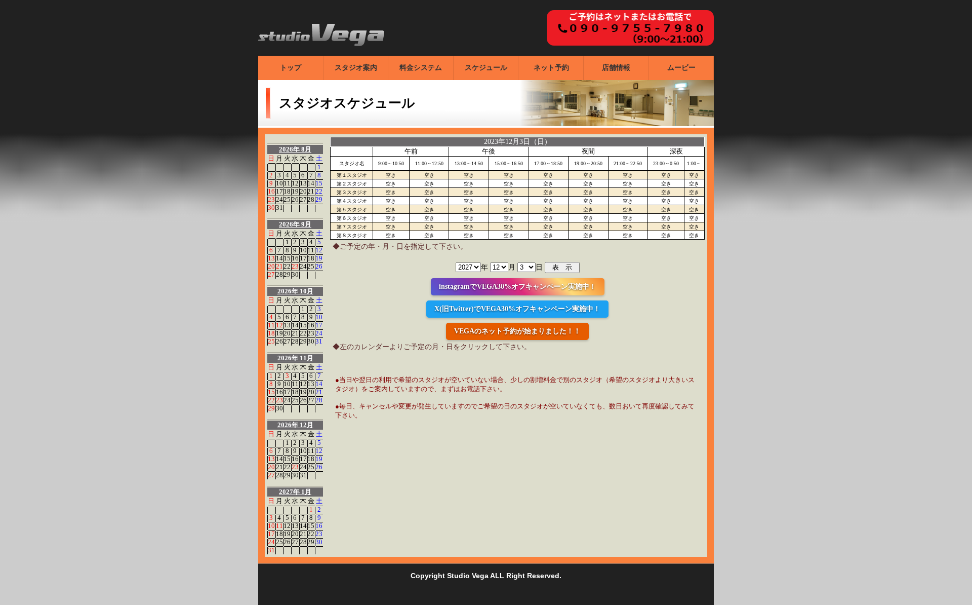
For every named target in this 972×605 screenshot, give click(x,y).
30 (271, 207)
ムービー (681, 67)
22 (318, 191)
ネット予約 (551, 67)
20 (303, 191)
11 (287, 183)
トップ (290, 67)
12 (295, 183)
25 (287, 199)
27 (303, 199)
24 (279, 199)
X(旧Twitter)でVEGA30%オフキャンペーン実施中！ (517, 309)
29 (318, 199)
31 (279, 207)
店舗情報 (616, 67)
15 (318, 183)
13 (303, 183)
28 (310, 199)
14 (310, 183)
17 (279, 191)
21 (310, 191)
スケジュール (486, 67)
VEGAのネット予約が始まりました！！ (517, 331)
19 (295, 191)
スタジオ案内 (356, 67)
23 (271, 199)
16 (271, 191)
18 (287, 191)
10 (279, 183)
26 (295, 199)
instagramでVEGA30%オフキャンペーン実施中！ (517, 286)
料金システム (420, 67)
